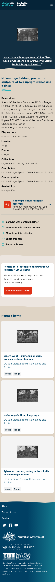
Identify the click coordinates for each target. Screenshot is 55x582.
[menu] (51, 5)
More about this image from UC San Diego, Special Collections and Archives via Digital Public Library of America (27, 61)
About (5, 506)
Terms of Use (9, 512)
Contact (6, 518)
